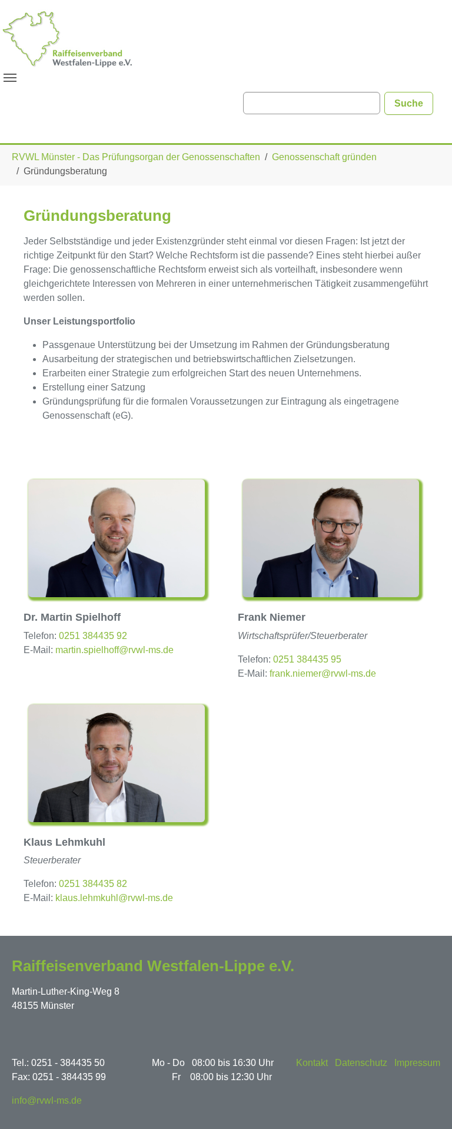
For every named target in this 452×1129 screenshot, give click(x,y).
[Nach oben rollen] (426, 1103)
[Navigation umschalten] (10, 78)
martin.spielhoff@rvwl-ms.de (114, 650)
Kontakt (312, 1063)
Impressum (417, 1063)
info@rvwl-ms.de (47, 1100)
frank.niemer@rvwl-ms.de (323, 673)
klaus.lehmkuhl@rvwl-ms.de (114, 898)
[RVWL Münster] (67, 38)
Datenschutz (361, 1063)
